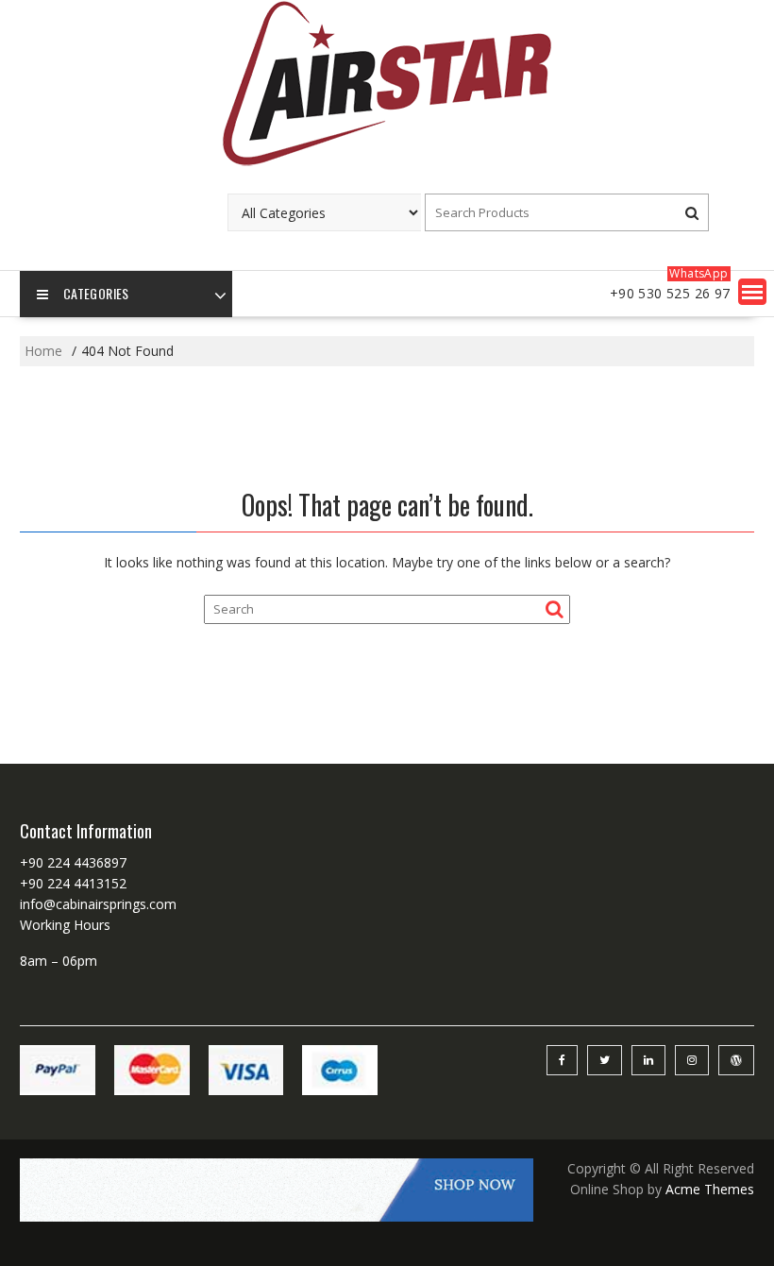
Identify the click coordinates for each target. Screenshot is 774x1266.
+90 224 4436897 (73, 862)
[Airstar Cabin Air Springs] (387, 164)
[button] (752, 292)
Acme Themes (709, 1189)
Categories (96, 293)
